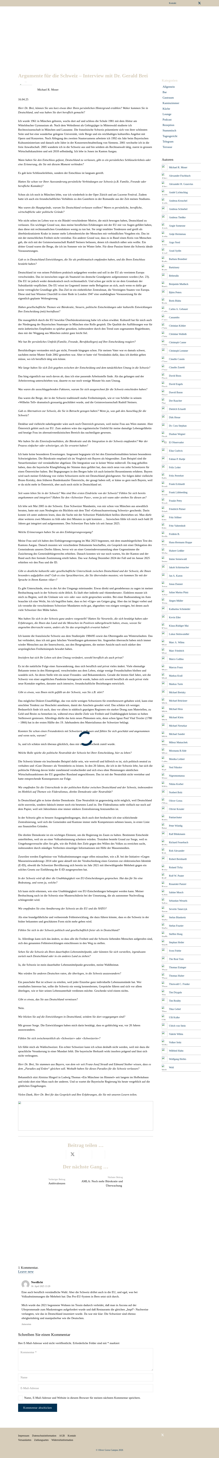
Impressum (23, 1435)
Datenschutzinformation (44, 1435)
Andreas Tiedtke (177, 217)
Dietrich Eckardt (177, 409)
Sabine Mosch (176, 892)
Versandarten (24, 1440)
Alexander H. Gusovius (181, 184)
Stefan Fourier (176, 925)
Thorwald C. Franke (179, 984)
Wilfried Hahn (176, 1050)
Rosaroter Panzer (177, 884)
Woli (171, 1067)
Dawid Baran (176, 392)
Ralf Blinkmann (177, 834)
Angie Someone (177, 225)
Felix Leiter (175, 467)
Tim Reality (175, 1000)
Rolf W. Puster (176, 875)
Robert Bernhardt (178, 859)
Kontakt (72, 1435)
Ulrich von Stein (177, 1025)
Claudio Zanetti (177, 367)
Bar (165, 92)
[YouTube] (194, 3)
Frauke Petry (175, 500)
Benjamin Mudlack (178, 284)
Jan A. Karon (175, 575)
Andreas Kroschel (178, 200)
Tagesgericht (170, 136)
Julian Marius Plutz (178, 592)
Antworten (26, 1324)
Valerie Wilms (176, 1034)
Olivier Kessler (176, 809)
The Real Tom (176, 959)
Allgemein (169, 86)
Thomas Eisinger (177, 967)
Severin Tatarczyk (178, 909)
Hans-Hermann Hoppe (180, 542)
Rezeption (168, 125)
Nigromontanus (177, 775)
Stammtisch (169, 130)
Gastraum (168, 97)
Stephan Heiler (176, 942)
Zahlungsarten (41, 1440)
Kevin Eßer (175, 617)
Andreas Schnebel (178, 209)
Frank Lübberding (178, 492)
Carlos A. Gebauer (178, 309)
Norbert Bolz (175, 792)
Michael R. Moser (48, 89)
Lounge (167, 114)
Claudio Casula (177, 359)
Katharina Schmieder (179, 609)
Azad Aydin (175, 250)
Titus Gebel (175, 1009)
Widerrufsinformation (62, 1440)
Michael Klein (176, 717)
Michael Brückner (178, 700)
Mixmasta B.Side (177, 750)
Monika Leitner (177, 759)
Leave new (26, 1272)
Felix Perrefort (176, 475)
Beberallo (174, 275)
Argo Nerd (174, 242)
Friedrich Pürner (177, 509)
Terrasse (167, 147)
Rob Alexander (176, 850)
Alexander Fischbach (179, 175)
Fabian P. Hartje (177, 459)
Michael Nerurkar (178, 725)
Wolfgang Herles (177, 1059)
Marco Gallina (176, 659)
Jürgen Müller (176, 600)
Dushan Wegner (177, 434)
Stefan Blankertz (177, 917)
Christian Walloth (178, 334)
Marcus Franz (176, 667)
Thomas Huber (176, 975)
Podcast (167, 119)
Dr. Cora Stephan (178, 425)
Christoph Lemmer (178, 350)
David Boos (175, 375)
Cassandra (174, 317)
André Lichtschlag (178, 192)
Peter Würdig (175, 825)
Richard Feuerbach (178, 842)
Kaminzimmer (171, 103)
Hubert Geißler (176, 550)
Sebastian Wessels (178, 900)
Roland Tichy (176, 867)
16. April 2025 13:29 (40, 1286)
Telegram (168, 141)
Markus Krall (175, 675)
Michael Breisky (177, 692)
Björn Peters (175, 292)
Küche (166, 108)
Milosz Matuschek (178, 742)
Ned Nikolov (175, 767)
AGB (62, 1435)
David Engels (176, 384)
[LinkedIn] (189, 3)
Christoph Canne (177, 342)
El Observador (176, 442)
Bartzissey (174, 267)
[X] (199, 3)
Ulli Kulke (174, 1017)
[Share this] (59, 1154)
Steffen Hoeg (175, 934)
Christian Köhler (177, 325)
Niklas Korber (176, 784)
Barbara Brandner (178, 259)
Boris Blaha (175, 300)
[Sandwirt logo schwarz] (27, 13)
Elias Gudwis (176, 450)
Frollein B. (174, 534)
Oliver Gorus (175, 800)
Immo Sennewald (178, 559)
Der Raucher (175, 400)
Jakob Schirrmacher (179, 567)
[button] (116, 13)
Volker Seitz (175, 1042)
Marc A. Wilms (176, 642)
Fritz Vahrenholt (177, 525)
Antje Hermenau (177, 234)
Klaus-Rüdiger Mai (179, 625)
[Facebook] (184, 3)
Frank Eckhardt (177, 484)
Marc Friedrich (176, 650)
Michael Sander (177, 734)
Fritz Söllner (175, 517)
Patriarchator (175, 817)
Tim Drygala (175, 992)
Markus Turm (176, 684)
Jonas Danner (176, 584)
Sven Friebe (175, 950)
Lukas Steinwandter (179, 634)
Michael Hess (176, 709)
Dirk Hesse (174, 417)
